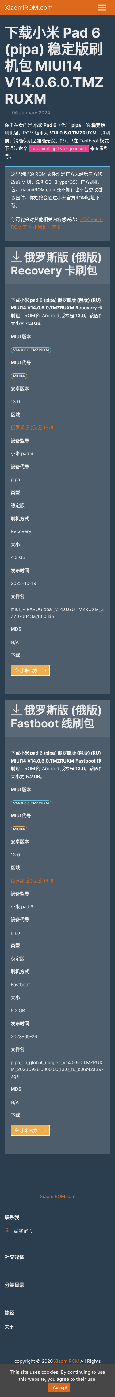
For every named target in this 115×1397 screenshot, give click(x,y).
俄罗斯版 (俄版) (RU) (32, 427)
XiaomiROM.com (28, 7)
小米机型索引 (47, 227)
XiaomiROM (66, 1361)
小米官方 (28, 670)
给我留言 (23, 1231)
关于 (9, 1326)
